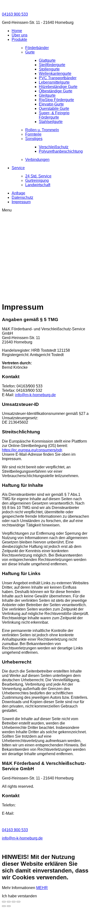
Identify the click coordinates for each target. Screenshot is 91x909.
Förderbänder (37, 48)
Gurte (30, 52)
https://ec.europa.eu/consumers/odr (32, 450)
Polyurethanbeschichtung (61, 151)
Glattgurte (47, 60)
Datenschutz (22, 197)
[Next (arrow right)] (9, 906)
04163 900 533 (15, 14)
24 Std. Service (38, 176)
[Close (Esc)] (18, 901)
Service (18, 168)
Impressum (21, 202)
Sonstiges (33, 139)
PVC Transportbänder (57, 78)
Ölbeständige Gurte (55, 91)
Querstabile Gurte (54, 108)
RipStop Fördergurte (56, 100)
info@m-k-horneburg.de (35, 395)
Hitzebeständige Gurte (58, 87)
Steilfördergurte (52, 65)
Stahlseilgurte (51, 122)
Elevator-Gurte (51, 104)
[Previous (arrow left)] (4, 906)
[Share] (14, 901)
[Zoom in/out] (9, 901)
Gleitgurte (47, 95)
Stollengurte (49, 69)
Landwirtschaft (37, 185)
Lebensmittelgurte (54, 82)
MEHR (42, 888)
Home (17, 31)
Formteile (33, 134)
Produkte (19, 39)
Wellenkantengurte (55, 73)
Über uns (19, 35)
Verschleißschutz (53, 147)
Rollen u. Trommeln (42, 130)
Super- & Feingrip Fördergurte (54, 115)
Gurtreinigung (37, 180)
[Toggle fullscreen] (4, 901)
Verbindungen (37, 159)
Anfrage (18, 193)
